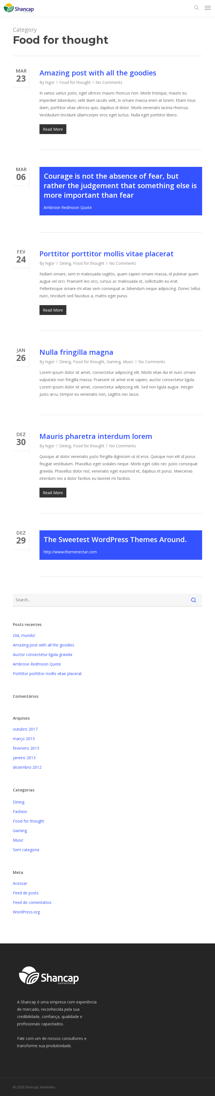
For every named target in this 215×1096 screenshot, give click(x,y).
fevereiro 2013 (26, 748)
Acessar (20, 883)
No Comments (108, 82)
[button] (208, 7)
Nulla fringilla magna (76, 352)
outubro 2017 (25, 729)
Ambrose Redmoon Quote (37, 664)
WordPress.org (26, 912)
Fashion (20, 811)
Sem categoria (26, 849)
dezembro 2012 (27, 767)
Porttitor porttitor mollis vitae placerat (106, 253)
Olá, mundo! (24, 635)
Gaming (114, 361)
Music (128, 361)
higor (50, 82)
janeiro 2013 (24, 757)
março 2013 (24, 738)
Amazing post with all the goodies (97, 73)
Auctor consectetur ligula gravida (42, 654)
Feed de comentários (32, 902)
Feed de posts (26, 892)
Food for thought (75, 82)
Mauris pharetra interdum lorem (95, 436)
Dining (65, 263)
